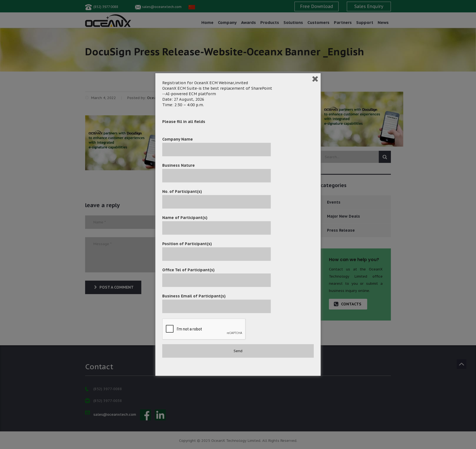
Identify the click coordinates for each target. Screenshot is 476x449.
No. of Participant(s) (182, 191)
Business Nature (178, 165)
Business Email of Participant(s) (194, 296)
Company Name (177, 139)
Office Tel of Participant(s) (188, 269)
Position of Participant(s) (187, 243)
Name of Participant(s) (184, 217)
